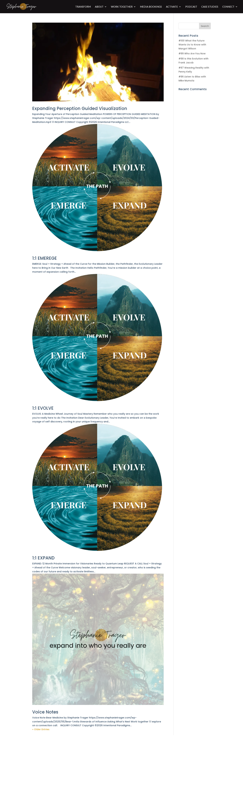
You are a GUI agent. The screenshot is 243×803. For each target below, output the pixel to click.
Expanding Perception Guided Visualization (79, 108)
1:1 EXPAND (43, 558)
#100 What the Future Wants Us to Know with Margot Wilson (192, 44)
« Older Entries (40, 729)
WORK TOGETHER (122, 6)
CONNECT (228, 6)
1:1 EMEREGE (44, 258)
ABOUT (99, 6)
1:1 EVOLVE (43, 408)
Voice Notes (45, 712)
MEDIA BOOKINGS (151, 6)
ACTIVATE (172, 6)
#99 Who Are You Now (192, 53)
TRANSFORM (83, 6)
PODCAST (191, 6)
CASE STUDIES (209, 6)
